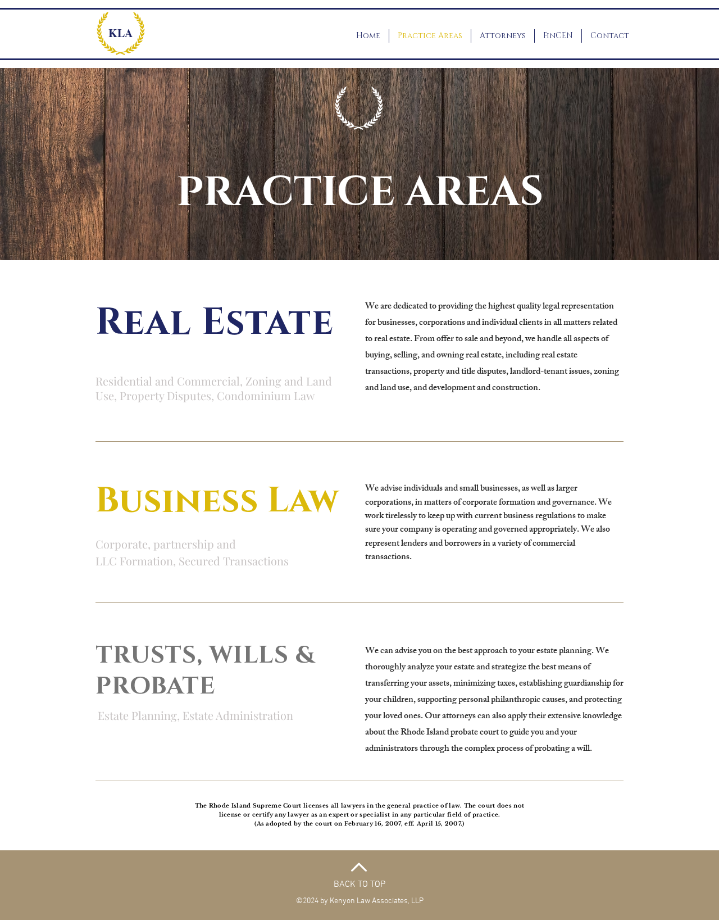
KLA (120, 33)
